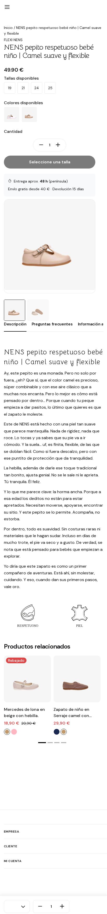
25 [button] (50, 88)
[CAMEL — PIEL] (29, 114)
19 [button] (9, 88)
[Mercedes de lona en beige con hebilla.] (27, 679)
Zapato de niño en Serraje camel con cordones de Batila (72, 713)
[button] (42, 742)
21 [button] (23, 88)
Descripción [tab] (15, 324)
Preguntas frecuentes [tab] (52, 324)
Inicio (8, 27)
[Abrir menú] (7, 7)
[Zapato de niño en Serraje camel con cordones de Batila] (77, 679)
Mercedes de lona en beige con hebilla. (24, 712)
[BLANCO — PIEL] (11, 114)
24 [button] (36, 88)
